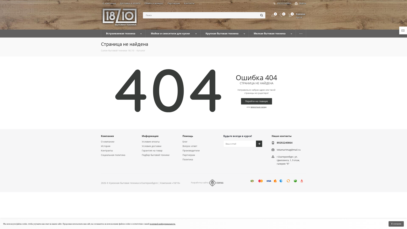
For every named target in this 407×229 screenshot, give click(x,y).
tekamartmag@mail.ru (289, 149)
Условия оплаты (151, 141)
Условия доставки (151, 146)
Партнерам (189, 154)
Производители (191, 150)
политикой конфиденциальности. (163, 224)
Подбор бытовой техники (155, 154)
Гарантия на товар (152, 150)
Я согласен (396, 224)
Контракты (107, 150)
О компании (107, 141)
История (105, 146)
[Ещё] (301, 34)
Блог (185, 141)
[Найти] (261, 15)
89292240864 (284, 3)
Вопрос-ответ (190, 146)
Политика (188, 159)
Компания (107, 136)
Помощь (188, 136)
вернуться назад (258, 107)
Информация (150, 136)
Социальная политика (113, 154)
